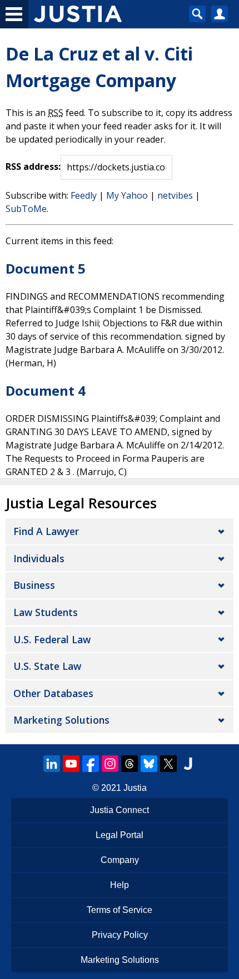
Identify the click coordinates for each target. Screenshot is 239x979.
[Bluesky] (149, 763)
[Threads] (129, 763)
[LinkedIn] (51, 763)
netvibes (175, 195)
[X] (168, 763)
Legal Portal (119, 835)
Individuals (38, 558)
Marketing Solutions (61, 719)
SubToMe (26, 209)
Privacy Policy (120, 935)
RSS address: (33, 166)
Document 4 (46, 390)
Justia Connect (119, 810)
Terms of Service (119, 910)
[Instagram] (110, 763)
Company (120, 860)
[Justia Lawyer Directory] (188, 763)
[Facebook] (90, 763)
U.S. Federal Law (52, 639)
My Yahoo (127, 195)
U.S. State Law (47, 666)
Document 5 (46, 268)
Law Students (45, 612)
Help (119, 885)
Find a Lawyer (46, 531)
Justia (135, 788)
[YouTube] (71, 763)
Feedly (84, 195)
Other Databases (53, 693)
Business (34, 585)
